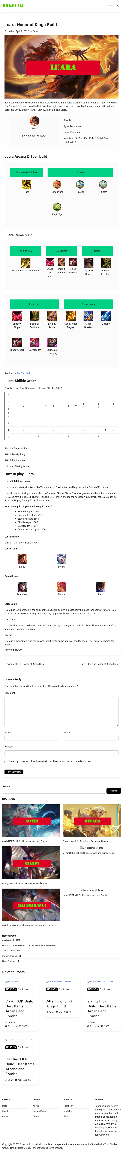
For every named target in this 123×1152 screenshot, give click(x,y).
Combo (5, 1116)
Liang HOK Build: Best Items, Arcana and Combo (85, 895)
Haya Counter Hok (10, 961)
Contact (36, 1116)
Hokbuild (26, 1144)
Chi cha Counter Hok (11, 956)
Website (8, 747)
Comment (10, 692)
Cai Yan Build (24, 373)
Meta (4, 1106)
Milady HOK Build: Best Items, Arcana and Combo (25, 883)
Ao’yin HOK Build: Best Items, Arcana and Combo (24, 841)
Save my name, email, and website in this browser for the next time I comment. (50, 761)
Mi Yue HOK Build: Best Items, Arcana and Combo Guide (88, 853)
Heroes (18, 649)
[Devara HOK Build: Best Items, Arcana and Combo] (92, 821)
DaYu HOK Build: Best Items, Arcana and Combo (19, 1009)
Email (67, 732)
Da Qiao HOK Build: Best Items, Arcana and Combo (20, 1066)
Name (8, 732)
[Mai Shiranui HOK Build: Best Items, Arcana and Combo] (31, 905)
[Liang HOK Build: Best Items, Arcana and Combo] (92, 890)
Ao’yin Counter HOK (11, 940)
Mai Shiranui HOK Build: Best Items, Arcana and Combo (27, 925)
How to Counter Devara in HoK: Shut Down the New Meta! (29, 945)
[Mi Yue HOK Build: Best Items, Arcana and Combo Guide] (91, 847)
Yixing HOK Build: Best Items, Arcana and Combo (102, 1009)
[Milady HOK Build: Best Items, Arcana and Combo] (31, 863)
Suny (35, 31)
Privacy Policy (39, 1111)
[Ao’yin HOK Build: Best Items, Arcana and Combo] (31, 821)
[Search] (118, 6)
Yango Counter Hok (11, 950)
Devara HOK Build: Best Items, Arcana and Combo (86, 841)
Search (6, 786)
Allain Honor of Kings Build (59, 1004)
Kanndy (11, 1022)
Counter (6, 1111)
